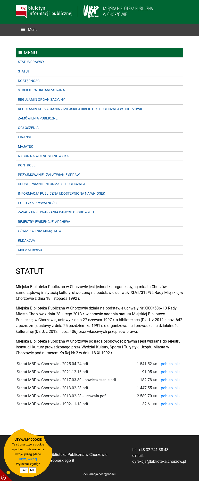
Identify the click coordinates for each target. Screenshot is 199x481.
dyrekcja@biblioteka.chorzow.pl (159, 461)
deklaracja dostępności (99, 474)
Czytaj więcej (28, 459)
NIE (32, 470)
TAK (24, 470)
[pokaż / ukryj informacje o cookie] (6, 475)
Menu (33, 29)
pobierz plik (171, 364)
